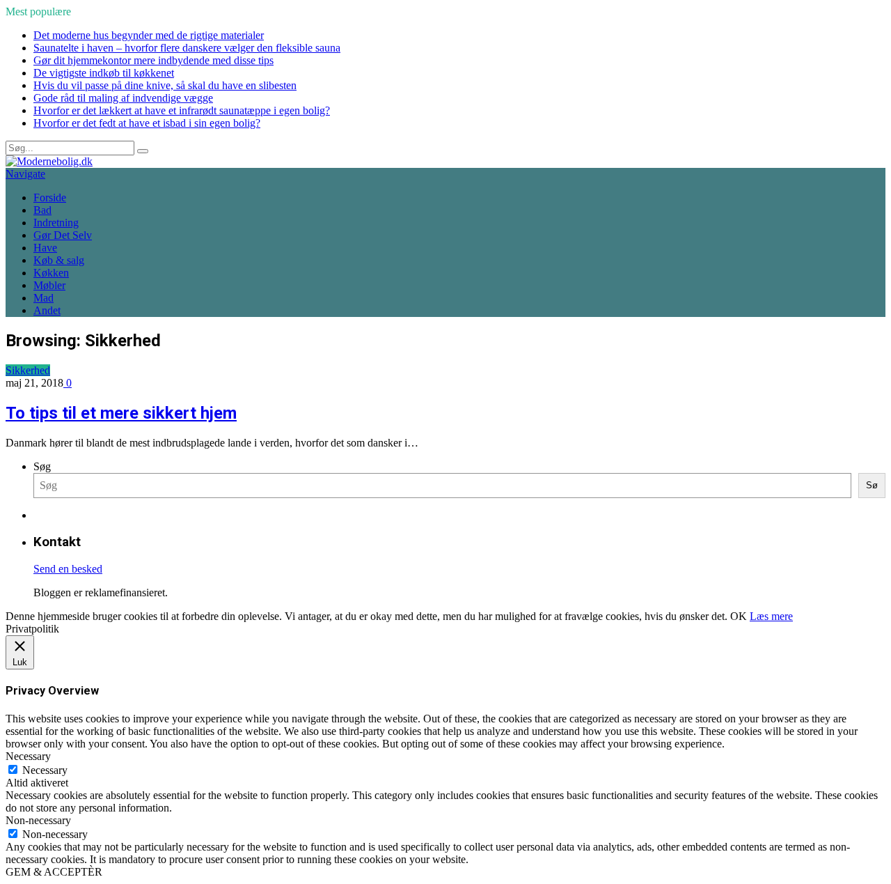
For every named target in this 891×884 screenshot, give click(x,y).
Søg (42, 466)
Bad (42, 210)
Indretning (56, 222)
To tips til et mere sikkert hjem (121, 413)
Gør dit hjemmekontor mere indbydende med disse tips (153, 60)
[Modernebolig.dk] (49, 161)
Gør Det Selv (62, 235)
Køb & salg (58, 260)
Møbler (49, 285)
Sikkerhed (28, 370)
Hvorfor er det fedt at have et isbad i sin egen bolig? (146, 123)
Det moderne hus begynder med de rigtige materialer (148, 35)
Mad (43, 298)
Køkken (51, 273)
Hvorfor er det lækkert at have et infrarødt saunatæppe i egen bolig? (181, 110)
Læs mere (771, 616)
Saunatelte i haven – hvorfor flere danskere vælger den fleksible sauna (186, 48)
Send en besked (67, 569)
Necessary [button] (28, 756)
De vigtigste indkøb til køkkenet (103, 73)
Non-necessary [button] (38, 820)
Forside (49, 197)
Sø (872, 485)
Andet (47, 310)
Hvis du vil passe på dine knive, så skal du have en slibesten (165, 85)
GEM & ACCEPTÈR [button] (54, 872)
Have (45, 248)
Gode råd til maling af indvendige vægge (123, 98)
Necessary (45, 770)
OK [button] (738, 616)
